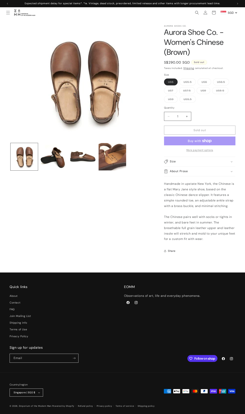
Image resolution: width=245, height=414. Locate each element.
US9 (173, 100)
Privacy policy (104, 406)
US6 (206, 82)
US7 (172, 91)
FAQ (12, 309)
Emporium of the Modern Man (35, 406)
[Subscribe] (74, 358)
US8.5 (222, 91)
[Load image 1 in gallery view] (24, 156)
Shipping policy (146, 406)
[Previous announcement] (7, 3)
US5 (173, 82)
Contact (15, 302)
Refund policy (85, 406)
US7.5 (189, 91)
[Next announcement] (237, 3)
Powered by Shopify (63, 406)
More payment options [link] (199, 150)
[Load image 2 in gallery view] (53, 156)
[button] (8, 12)
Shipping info (18, 322)
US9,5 (190, 100)
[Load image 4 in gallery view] (112, 156)
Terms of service (125, 406)
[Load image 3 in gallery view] (83, 156)
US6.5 (223, 82)
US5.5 (190, 82)
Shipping (188, 68)
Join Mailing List (20, 316)
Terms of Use (18, 329)
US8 (205, 91)
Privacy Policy (19, 336)
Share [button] (172, 251)
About (14, 296)
